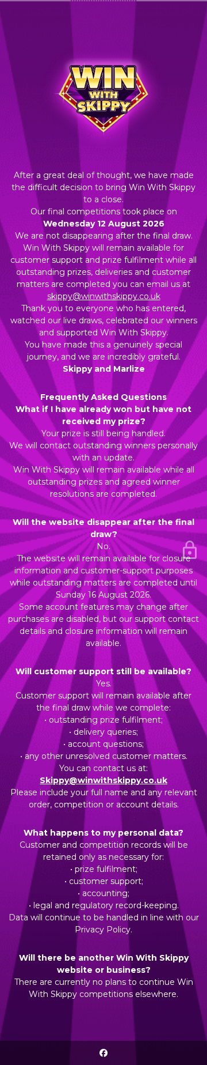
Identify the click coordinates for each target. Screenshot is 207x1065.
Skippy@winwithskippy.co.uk (103, 780)
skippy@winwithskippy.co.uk (103, 296)
